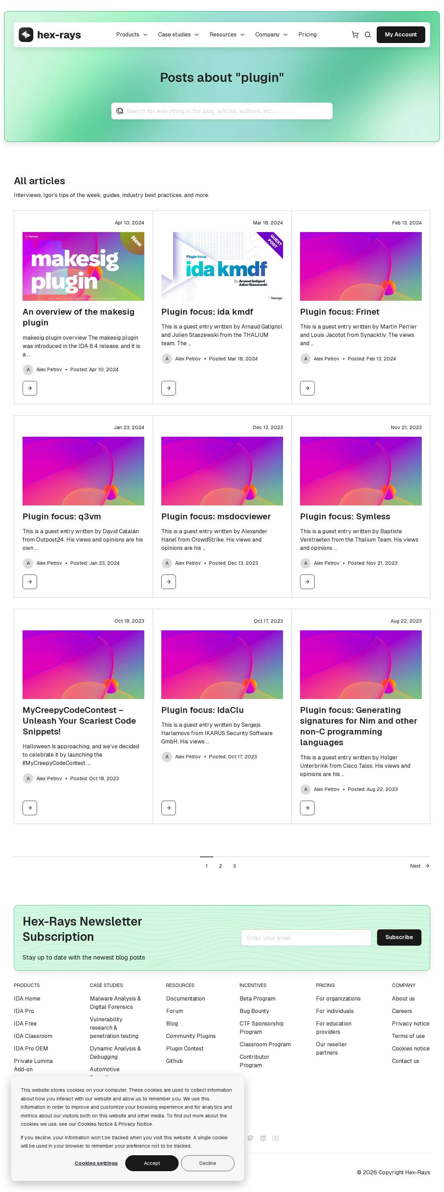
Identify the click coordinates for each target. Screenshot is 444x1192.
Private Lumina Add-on (33, 1065)
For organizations (338, 998)
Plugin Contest (185, 1048)
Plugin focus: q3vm (62, 516)
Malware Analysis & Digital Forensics (115, 1003)
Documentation (185, 998)
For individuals (335, 1011)
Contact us (405, 1061)
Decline (207, 1163)
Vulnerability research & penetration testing (114, 1028)
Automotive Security (105, 1073)
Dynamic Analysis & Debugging (115, 1053)
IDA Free (25, 1023)
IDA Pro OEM (31, 1048)
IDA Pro (24, 1011)
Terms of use (408, 1036)
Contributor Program (255, 1061)
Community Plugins (191, 1036)
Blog (172, 1023)
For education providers (333, 1028)
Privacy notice (410, 1023)
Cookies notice (411, 1048)
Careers (402, 1011)
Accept (152, 1163)
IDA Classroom (33, 1036)
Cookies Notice (95, 1124)
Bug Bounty (254, 1011)
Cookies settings (96, 1163)
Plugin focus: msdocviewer (216, 516)
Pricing (307, 34)
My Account (401, 34)
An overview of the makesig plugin (79, 317)
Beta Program (257, 998)
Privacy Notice (135, 1124)
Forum (174, 1011)
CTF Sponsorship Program (262, 1028)
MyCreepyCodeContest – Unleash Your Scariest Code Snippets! (79, 721)
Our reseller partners (331, 1048)
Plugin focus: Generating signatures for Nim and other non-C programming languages (358, 726)
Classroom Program (265, 1044)
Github (174, 1061)
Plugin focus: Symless (345, 516)
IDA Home (27, 998)
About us (403, 998)
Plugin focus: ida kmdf (207, 311)
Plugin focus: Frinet (339, 311)
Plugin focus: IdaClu (202, 710)
